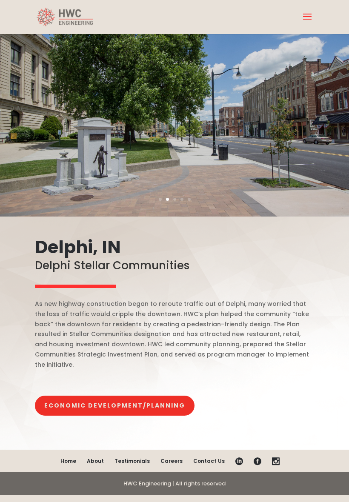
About (95, 461)
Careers (171, 461)
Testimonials (132, 461)
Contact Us (209, 461)
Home (68, 461)
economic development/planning (114, 405)
